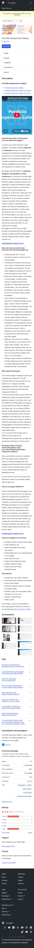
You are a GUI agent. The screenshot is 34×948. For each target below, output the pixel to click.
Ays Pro (6, 41)
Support (6, 72)
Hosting (4, 880)
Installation (7, 63)
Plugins (20, 880)
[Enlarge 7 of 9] (30, 636)
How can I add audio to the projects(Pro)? (9, 679)
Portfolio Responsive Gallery (14, 88)
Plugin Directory (6, 8)
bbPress (5, 911)
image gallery (21, 785)
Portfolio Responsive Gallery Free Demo (18, 90)
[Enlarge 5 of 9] (30, 620)
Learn (4, 889)
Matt (4, 908)
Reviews (6, 58)
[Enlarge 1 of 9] (14, 620)
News (4, 877)
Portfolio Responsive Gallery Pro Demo (18, 93)
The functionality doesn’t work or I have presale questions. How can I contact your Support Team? (13, 722)
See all (30, 832)
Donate (21, 896)
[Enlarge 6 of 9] (30, 628)
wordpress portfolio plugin (24, 796)
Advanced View (7, 801)
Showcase (21, 874)
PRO (3, 243)
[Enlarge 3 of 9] (14, 636)
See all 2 (29, 781)
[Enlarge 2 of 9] (14, 628)
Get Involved (22, 889)
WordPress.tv (7, 899)
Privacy (4, 883)
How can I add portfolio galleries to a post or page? (11, 700)
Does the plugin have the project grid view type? (10, 714)
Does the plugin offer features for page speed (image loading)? (12, 686)
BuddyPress (7, 915)
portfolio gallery (27, 789)
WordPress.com (8, 905)
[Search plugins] (21, 21)
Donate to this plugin (9, 862)
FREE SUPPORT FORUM (21, 609)
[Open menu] (31, 2)
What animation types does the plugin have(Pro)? (11, 693)
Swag (20, 899)
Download (6, 46)
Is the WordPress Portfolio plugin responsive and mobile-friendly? (13, 672)
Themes (20, 877)
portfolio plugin (27, 792)
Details (6, 53)
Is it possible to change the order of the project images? (11, 707)
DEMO (7, 243)
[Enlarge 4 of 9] (14, 645)
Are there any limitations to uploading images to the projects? (13, 665)
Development (8, 67)
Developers (5, 896)
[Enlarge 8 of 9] (30, 643)
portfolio (29, 785)
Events (20, 893)
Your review (6, 832)
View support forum (8, 846)
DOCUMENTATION (16, 243)
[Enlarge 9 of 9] (30, 651)
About (4, 874)
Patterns (21, 883)
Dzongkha (9, 923)
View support (26, 756)
